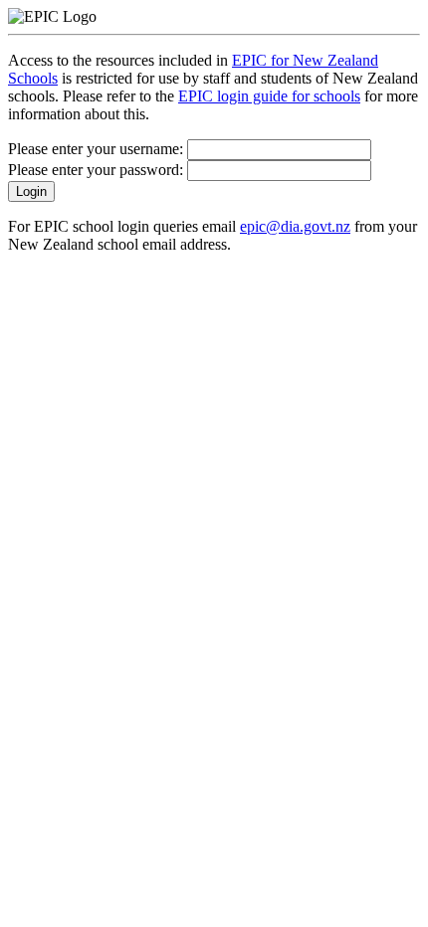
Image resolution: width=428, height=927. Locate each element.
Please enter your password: (97, 169)
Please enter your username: (97, 148)
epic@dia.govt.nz (295, 226)
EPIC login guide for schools (269, 96)
